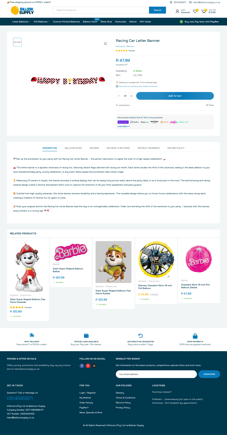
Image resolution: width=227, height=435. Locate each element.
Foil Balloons (41, 21)
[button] (122, 50)
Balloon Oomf (90, 20)
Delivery (120, 392)
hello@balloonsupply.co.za (20, 417)
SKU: (118, 75)
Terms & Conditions (125, 397)
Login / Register (88, 392)
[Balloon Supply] (22, 11)
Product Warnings (148, 148)
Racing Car (120, 46)
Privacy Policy (123, 407)
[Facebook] (82, 366)
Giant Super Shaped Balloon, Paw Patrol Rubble (113, 292)
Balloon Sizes (73, 148)
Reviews (94, 148)
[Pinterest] (88, 366)
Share (211, 105)
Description (49, 148)
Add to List (183, 122)
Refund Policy (176, 148)
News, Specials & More (91, 412)
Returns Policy (123, 402)
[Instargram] (94, 366)
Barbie (56, 264)
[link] (43, 246)
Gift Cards (145, 21)
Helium (133, 21)
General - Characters (20, 295)
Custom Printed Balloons (66, 21)
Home (10, 28)
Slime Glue (106, 21)
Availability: (121, 70)
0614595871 (20, 398)
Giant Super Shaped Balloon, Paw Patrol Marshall (27, 300)
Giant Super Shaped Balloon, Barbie (68, 270)
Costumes (120, 21)
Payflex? (84, 407)
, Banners (130, 46)
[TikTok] (100, 366)
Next (220, 280)
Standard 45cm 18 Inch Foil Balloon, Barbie (195, 286)
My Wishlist (85, 397)
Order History (86, 402)
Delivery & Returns (118, 148)
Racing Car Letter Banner (138, 40)
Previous (7, 280)
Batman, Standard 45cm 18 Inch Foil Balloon (155, 287)
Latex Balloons (20, 21)
